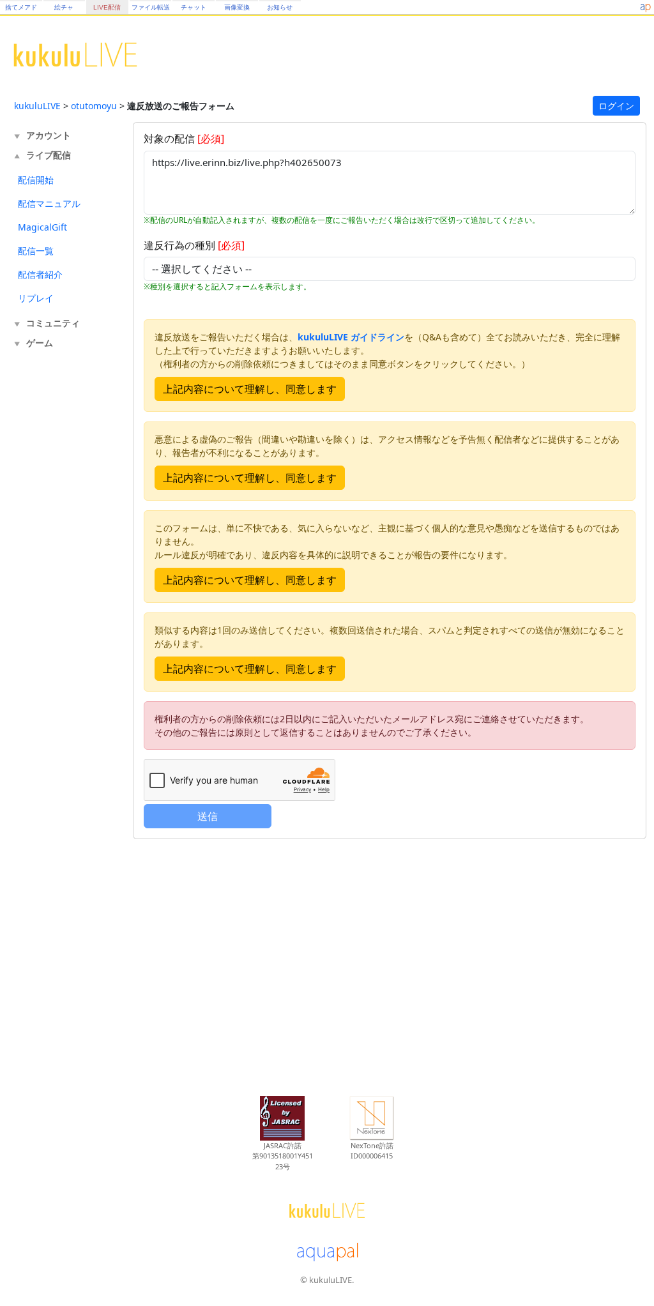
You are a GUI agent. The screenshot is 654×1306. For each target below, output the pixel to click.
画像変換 (237, 7)
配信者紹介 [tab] (40, 274)
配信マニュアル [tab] (49, 203)
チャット (193, 7)
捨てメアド (21, 7)
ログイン (616, 106)
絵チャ (63, 7)
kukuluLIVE (37, 106)
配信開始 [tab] (36, 180)
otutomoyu (94, 106)
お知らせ (280, 7)
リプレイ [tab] (36, 298)
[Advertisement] (65, 563)
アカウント (48, 135)
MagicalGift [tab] (42, 227)
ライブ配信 (48, 155)
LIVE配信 (107, 7)
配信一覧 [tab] (36, 251)
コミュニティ (53, 323)
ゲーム (39, 343)
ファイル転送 (151, 7)
